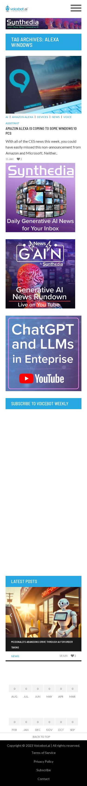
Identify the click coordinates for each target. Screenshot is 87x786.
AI (7, 117)
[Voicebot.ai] (34, 8)
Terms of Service (43, 753)
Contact (44, 779)
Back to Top (41, 736)
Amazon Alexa (22, 117)
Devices (42, 117)
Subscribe (43, 770)
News (56, 117)
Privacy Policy (43, 761)
